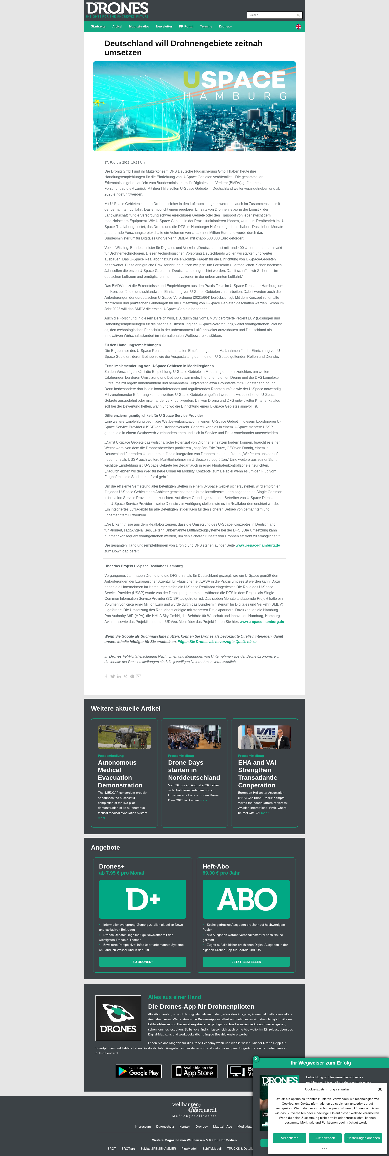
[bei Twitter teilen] (112, 676)
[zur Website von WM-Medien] (194, 1110)
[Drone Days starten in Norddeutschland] (194, 739)
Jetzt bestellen (246, 962)
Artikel (117, 26)
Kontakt (184, 1126)
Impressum (143, 1126)
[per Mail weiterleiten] (138, 676)
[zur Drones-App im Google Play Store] (139, 1071)
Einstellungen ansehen (363, 1138)
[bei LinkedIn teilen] (119, 676)
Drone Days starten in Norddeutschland (194, 770)
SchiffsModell (212, 1148)
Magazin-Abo (139, 26)
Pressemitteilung (111, 755)
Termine (206, 26)
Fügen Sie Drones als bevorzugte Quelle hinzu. (218, 642)
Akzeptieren (289, 1138)
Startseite (98, 26)
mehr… (103, 818)
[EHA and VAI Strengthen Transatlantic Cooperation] (264, 739)
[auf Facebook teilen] (106, 676)
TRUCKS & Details (240, 1148)
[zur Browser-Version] (250, 1071)
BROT (111, 1148)
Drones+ (225, 26)
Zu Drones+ (143, 962)
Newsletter (164, 26)
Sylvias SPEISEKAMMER (158, 1148)
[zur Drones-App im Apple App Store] (195, 1071)
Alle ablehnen (325, 1138)
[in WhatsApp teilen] (132, 676)
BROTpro (128, 1148)
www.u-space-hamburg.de (258, 545)
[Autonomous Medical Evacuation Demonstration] (124, 739)
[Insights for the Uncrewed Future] (116, 7)
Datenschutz (165, 1126)
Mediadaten (245, 1126)
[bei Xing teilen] (125, 676)
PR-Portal (186, 26)
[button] (380, 1089)
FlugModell (189, 1148)
